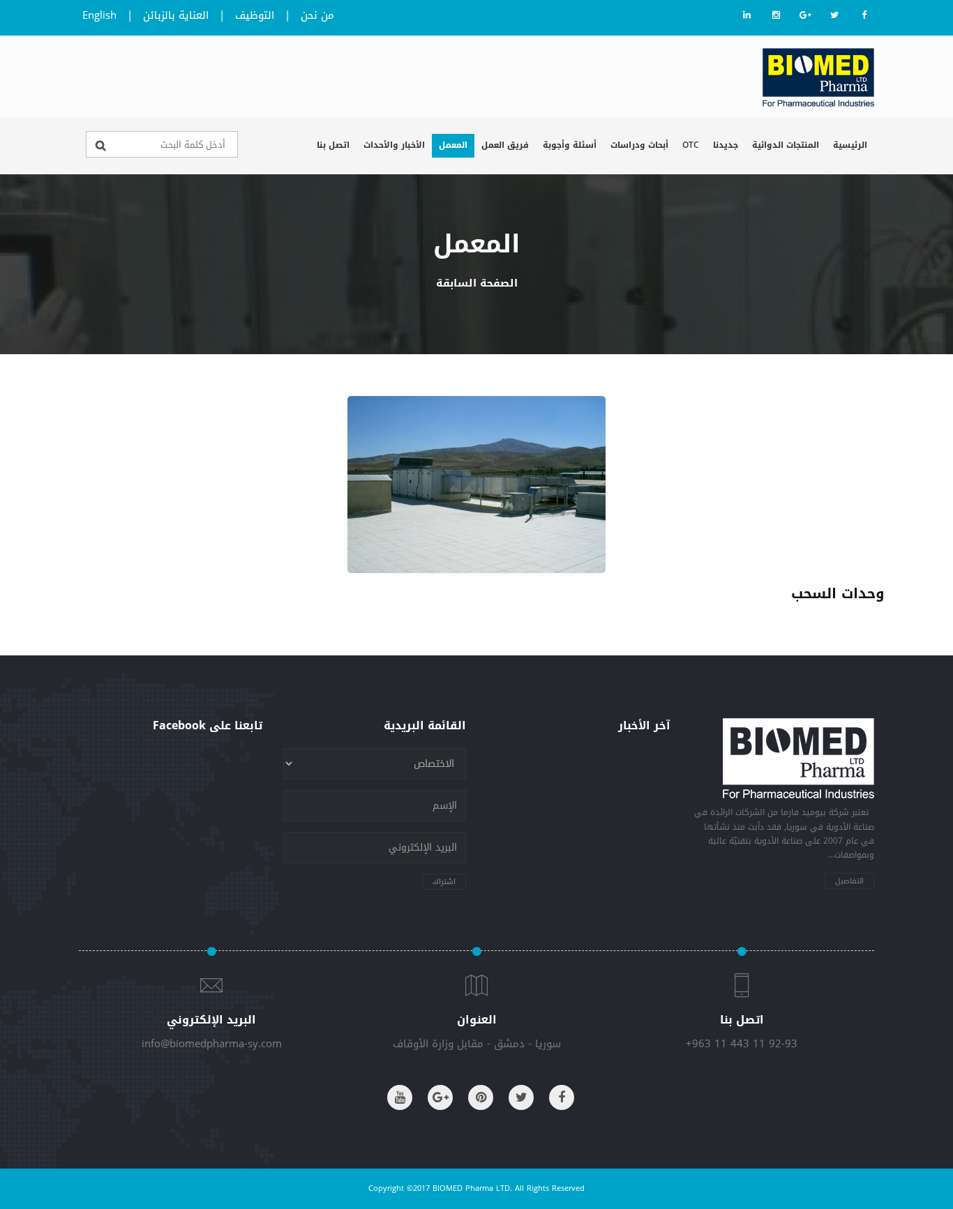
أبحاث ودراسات (639, 145)
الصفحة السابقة (477, 283)
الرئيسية (850, 145)
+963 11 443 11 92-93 (741, 1044)
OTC (690, 145)
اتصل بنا (333, 145)
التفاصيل (849, 881)
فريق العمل (505, 145)
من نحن (317, 15)
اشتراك (444, 881)
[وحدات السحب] (476, 484)
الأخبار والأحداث (394, 145)
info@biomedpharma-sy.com (212, 1044)
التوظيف (254, 15)
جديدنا (725, 145)
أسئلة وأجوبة (569, 145)
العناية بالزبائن (176, 15)
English (99, 15)
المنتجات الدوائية (785, 145)
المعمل (453, 145)
